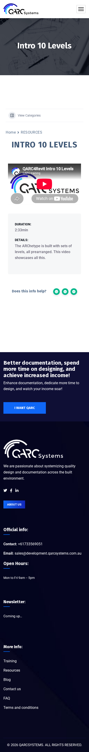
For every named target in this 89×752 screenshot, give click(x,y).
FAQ (6, 698)
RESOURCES (31, 132)
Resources (11, 670)
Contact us (12, 689)
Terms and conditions (20, 707)
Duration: (23, 224)
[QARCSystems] (20, 9)
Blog (7, 679)
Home (11, 132)
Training (10, 661)
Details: (21, 240)
